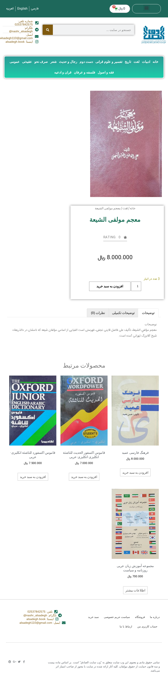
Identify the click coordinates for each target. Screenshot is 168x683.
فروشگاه (140, 617)
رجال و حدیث (68, 61)
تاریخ (128, 61)
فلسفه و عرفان (84, 72)
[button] (146, 7)
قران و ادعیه (63, 72)
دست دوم (86, 61)
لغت (137, 61)
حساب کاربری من (147, 626)
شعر (53, 61)
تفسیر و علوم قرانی (108, 61)
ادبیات (146, 61)
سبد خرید (93, 617)
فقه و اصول (106, 72)
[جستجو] (48, 30)
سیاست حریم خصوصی (117, 617)
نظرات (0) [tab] (98, 313)
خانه (155, 61)
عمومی (15, 61)
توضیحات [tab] (148, 313)
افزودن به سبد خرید (109, 286)
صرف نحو (41, 61)
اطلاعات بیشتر (135, 590)
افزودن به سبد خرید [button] (135, 472)
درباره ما (155, 617)
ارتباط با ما (126, 626)
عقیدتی (27, 61)
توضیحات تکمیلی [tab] (123, 313)
